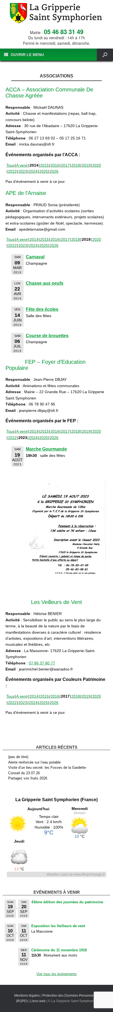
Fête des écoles (42, 309)
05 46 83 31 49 (63, 31)
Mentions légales (27, 995)
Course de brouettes (47, 335)
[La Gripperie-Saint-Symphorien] (56, 13)
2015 (44, 165)
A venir (22, 165)
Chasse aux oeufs (44, 283)
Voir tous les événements (56, 974)
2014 (34, 239)
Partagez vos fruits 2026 (27, 778)
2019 (86, 165)
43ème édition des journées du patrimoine (67, 902)
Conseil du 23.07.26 (24, 773)
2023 (22, 171)
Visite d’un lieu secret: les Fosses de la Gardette (47, 767)
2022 (12, 171)
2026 (54, 171)
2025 (43, 171)
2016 (54, 165)
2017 (65, 165)
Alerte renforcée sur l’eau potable (34, 762)
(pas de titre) (18, 757)
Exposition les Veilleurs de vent (58, 926)
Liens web (38, 1001)
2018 (75, 165)
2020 (96, 165)
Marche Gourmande (46, 449)
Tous (10, 165)
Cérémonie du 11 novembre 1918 (59, 950)
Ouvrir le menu (27, 54)
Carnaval (35, 257)
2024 (33, 171)
